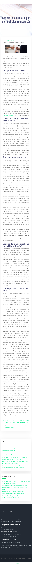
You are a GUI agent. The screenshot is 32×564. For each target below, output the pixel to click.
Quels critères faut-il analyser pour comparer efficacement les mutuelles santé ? (9, 424)
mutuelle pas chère (8, 115)
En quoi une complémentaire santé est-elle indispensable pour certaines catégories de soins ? (14, 487)
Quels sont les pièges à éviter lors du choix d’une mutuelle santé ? (22, 423)
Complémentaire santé (9, 40)
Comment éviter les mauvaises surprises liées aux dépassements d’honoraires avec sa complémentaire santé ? (15, 448)
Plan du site (16, 563)
